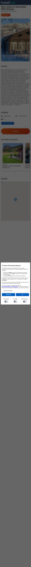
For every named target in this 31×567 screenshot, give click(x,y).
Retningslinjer (15, 286)
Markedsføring (24, 299)
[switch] (6, 301)
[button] (15, 290)
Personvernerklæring (6, 286)
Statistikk (15, 299)
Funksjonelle (6, 299)
